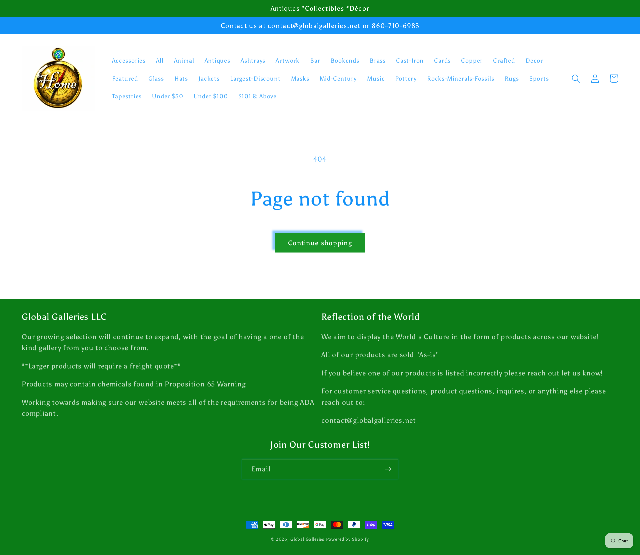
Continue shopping (320, 243)
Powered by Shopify (347, 539)
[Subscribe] (388, 469)
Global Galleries (307, 539)
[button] (575, 78)
